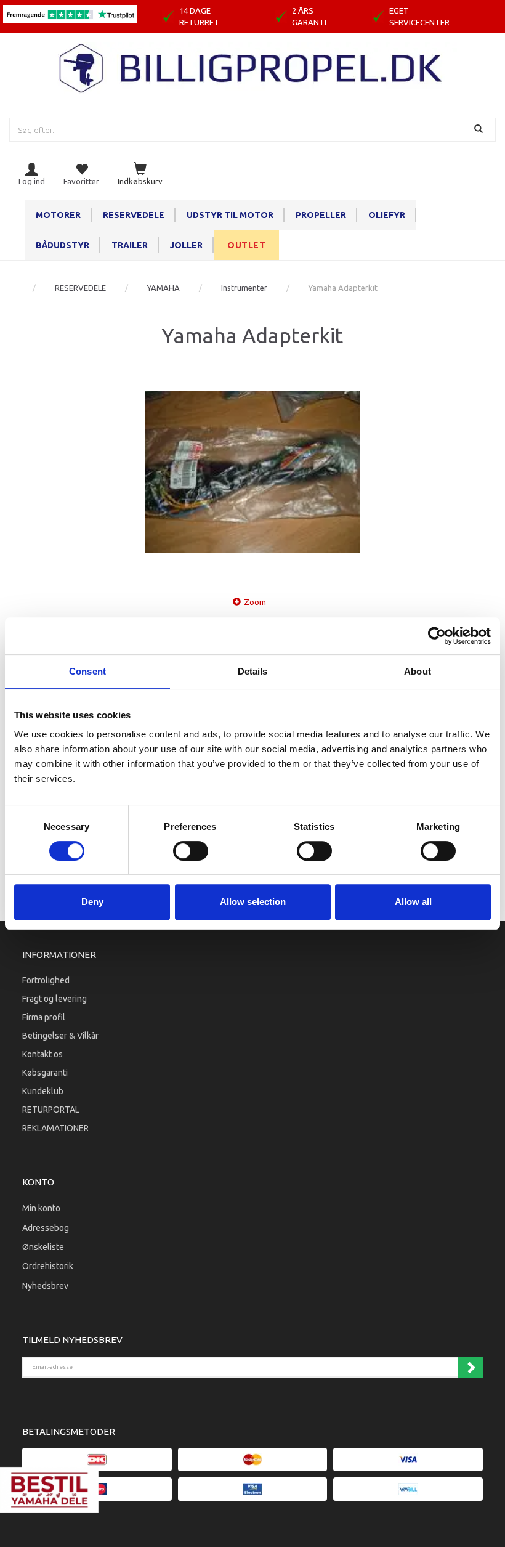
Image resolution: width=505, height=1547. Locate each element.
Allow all (413, 901)
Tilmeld (470, 1367)
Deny (92, 901)
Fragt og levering (54, 999)
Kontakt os (42, 1054)
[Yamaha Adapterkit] (252, 472)
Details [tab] (253, 671)
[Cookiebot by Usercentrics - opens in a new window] (437, 636)
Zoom (255, 602)
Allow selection (253, 901)
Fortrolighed (46, 980)
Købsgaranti (45, 1073)
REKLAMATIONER (55, 1128)
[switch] (190, 851)
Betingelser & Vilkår (60, 1036)
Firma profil (43, 1017)
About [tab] (417, 671)
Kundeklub (42, 1091)
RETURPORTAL (50, 1110)
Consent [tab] (87, 671)
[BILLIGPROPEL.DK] (252, 67)
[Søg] (480, 130)
